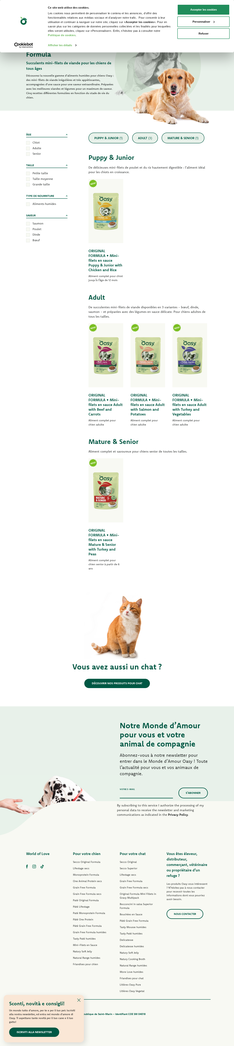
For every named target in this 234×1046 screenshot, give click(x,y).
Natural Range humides (86, 957)
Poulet (37, 229)
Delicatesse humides (132, 946)
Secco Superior (128, 868)
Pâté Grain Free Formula (87, 925)
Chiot (36, 142)
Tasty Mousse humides (133, 927)
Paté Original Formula (86, 900)
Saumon (38, 223)
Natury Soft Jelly (82, 951)
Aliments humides (44, 204)
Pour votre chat (133, 853)
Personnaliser (201, 21)
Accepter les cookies (203, 9)
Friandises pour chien (85, 964)
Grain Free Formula (84, 887)
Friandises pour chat (132, 978)
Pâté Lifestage (81, 906)
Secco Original (128, 862)
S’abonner (193, 793)
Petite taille (40, 173)
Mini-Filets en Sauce (85, 945)
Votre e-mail (127, 789)
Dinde (36, 234)
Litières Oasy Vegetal (132, 991)
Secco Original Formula (86, 862)
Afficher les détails (60, 45)
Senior (37, 153)
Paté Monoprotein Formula (89, 913)
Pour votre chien (87, 853)
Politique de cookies (62, 35)
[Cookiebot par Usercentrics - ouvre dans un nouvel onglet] (24, 45)
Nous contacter (185, 914)
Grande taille (41, 184)
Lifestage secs (81, 868)
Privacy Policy (178, 814)
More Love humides (131, 972)
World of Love (38, 853)
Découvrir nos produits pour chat (117, 683)
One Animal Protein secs (87, 881)
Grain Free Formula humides (89, 932)
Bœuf (36, 240)
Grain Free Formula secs (87, 894)
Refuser (204, 33)
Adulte (37, 148)
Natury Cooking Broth (132, 959)
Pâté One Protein (83, 919)
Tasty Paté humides (84, 938)
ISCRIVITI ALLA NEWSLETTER (34, 1032)
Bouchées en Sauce (131, 914)
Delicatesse (126, 940)
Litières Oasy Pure (130, 984)
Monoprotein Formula (86, 874)
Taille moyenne (43, 179)
